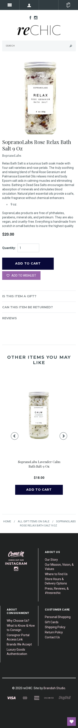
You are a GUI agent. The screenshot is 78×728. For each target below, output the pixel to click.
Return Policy (54, 632)
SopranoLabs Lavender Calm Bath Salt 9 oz (39, 464)
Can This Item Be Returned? (27, 307)
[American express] (36, 698)
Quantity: (9, 248)
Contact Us (52, 637)
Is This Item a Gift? (19, 296)
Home (7, 521)
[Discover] (49, 698)
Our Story (51, 559)
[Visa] (11, 698)
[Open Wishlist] (71, 721)
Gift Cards (51, 622)
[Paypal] (65, 698)
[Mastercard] (25, 698)
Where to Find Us (56, 574)
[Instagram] (16, 561)
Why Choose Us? (18, 620)
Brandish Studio (54, 688)
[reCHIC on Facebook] (29, 17)
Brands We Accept (19, 644)
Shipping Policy (55, 627)
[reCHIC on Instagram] (34, 17)
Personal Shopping (58, 617)
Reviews (9, 318)
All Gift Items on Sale (33, 521)
